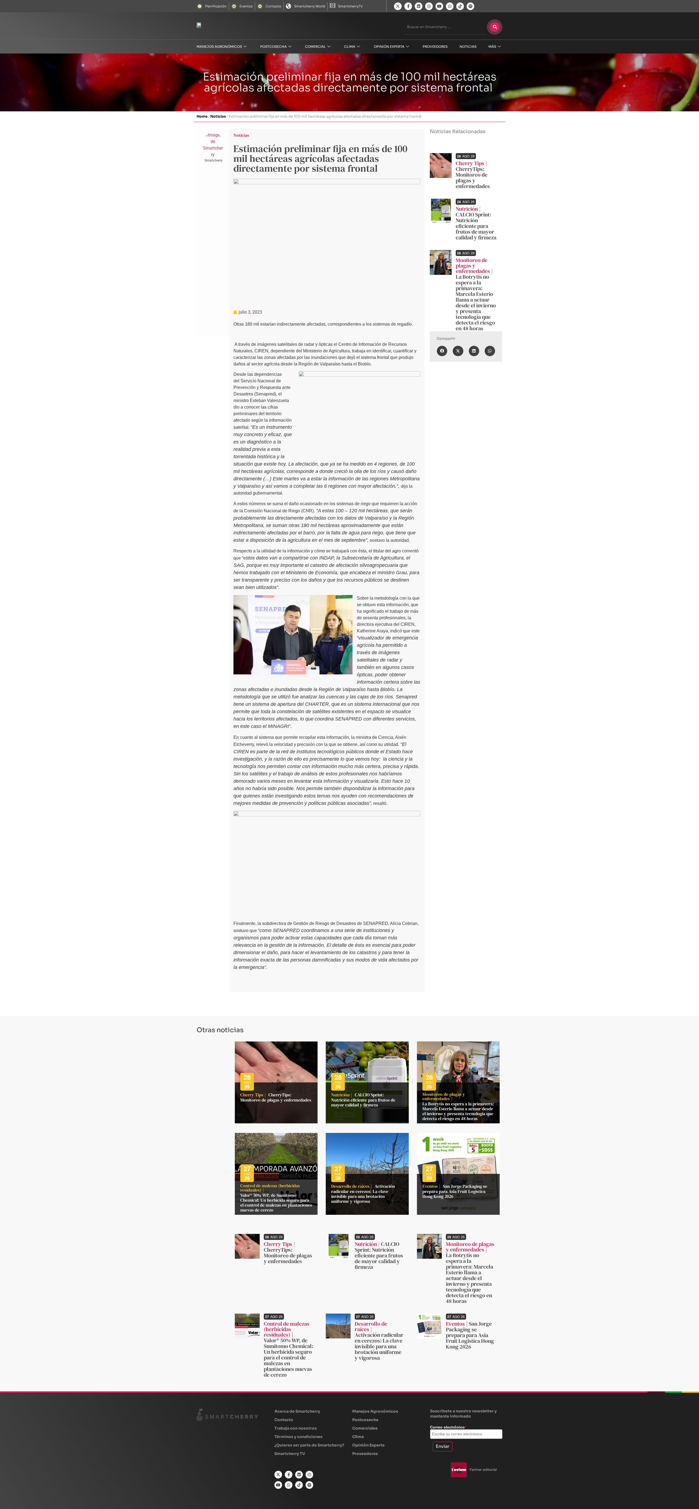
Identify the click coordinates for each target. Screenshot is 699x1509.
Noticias (218, 116)
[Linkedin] (418, 6)
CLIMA (349, 46)
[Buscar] (494, 27)
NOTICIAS (468, 46)
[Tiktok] (460, 6)
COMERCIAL (315, 46)
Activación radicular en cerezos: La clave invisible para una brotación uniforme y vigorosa (363, 1193)
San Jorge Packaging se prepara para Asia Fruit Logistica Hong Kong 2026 (454, 1191)
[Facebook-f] (408, 6)
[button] (442, 351)
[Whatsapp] (450, 6)
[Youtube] (439, 6)
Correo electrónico (448, 1427)
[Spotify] (470, 6)
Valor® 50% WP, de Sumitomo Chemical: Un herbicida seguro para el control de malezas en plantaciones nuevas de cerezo (276, 1202)
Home (202, 116)
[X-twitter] (398, 6)
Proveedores (435, 46)
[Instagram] (429, 6)
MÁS (492, 46)
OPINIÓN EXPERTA (389, 46)
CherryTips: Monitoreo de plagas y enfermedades (473, 177)
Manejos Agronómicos (219, 46)
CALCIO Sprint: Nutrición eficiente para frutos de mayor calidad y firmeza (476, 226)
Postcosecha (273, 46)
